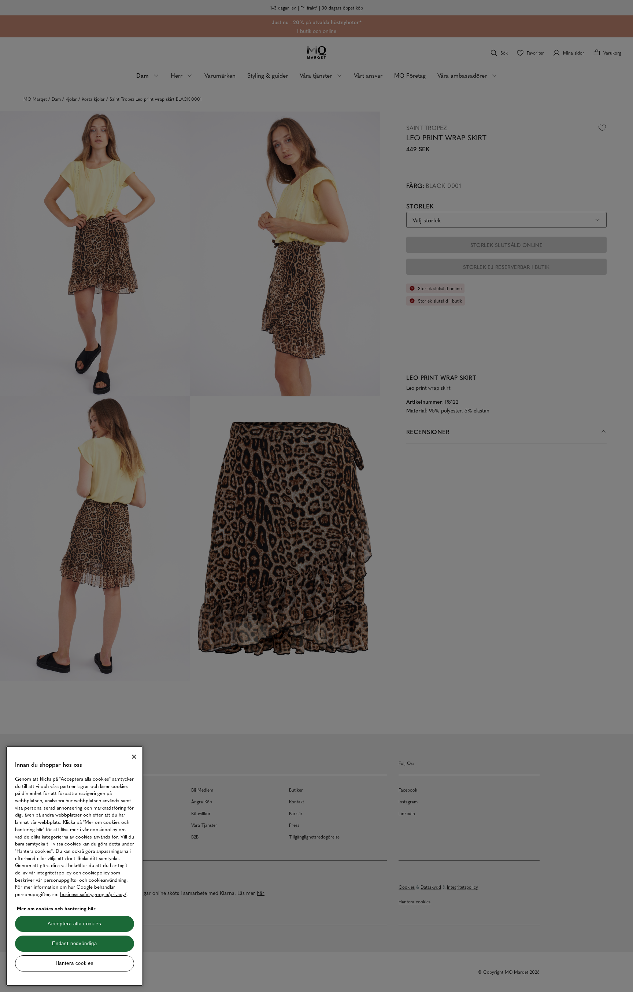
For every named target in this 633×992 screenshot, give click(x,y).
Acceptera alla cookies (74, 923)
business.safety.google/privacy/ (93, 894)
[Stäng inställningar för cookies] (134, 757)
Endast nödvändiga (74, 943)
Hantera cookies (75, 963)
